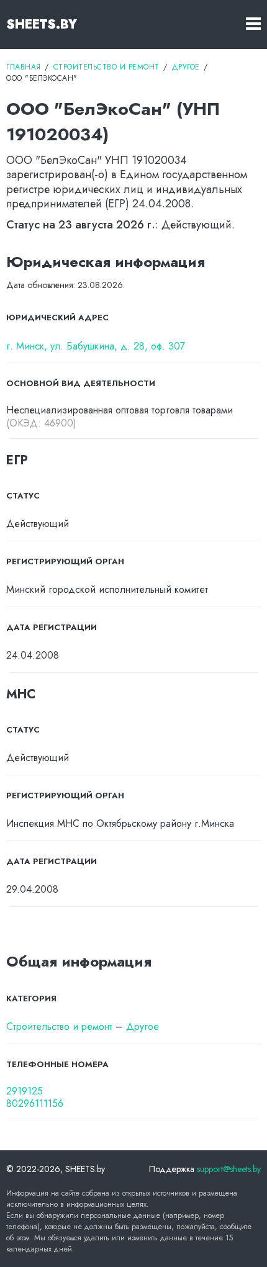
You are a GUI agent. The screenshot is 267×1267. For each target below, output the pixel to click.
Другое (142, 1026)
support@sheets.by (229, 1169)
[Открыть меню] (253, 24)
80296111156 (34, 1104)
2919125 (24, 1091)
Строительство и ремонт (59, 1026)
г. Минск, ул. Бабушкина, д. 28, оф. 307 (95, 346)
